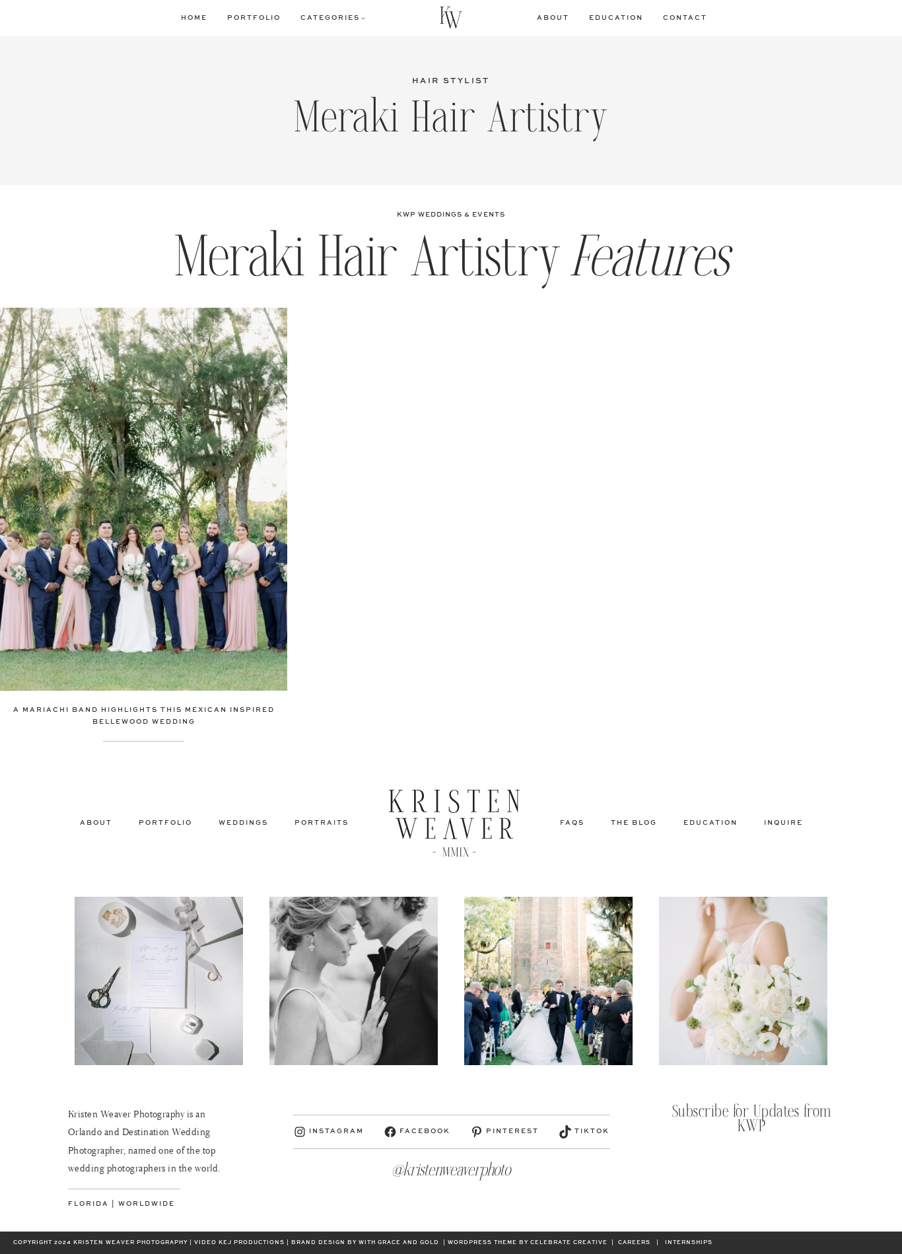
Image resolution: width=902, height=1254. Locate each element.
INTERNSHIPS (688, 1242)
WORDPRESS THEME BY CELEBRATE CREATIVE (527, 1242)
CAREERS (634, 1242)
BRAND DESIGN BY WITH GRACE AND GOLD (365, 1242)
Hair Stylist (451, 81)
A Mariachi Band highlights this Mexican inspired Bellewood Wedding (144, 716)
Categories (330, 18)
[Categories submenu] (363, 18)
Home (194, 18)
